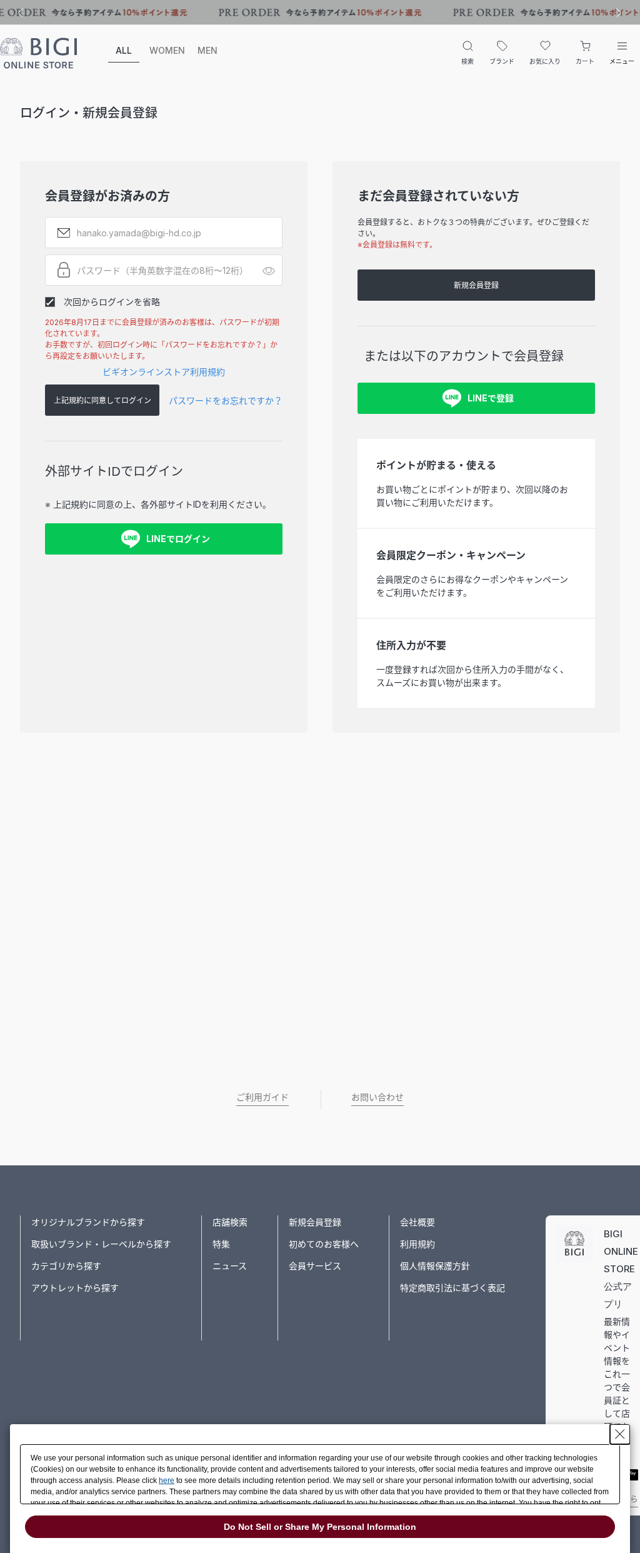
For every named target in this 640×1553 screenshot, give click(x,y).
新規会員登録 (476, 285)
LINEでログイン (178, 538)
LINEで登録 (491, 398)
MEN (208, 50)
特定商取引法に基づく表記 (452, 1287)
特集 (221, 1244)
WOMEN (165, 50)
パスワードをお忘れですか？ (225, 400)
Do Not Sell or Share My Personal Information (320, 1527)
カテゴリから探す (66, 1265)
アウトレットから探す (75, 1287)
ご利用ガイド (262, 1097)
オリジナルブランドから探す (88, 1222)
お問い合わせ (377, 1097)
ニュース (229, 1265)
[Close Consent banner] (620, 1434)
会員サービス (315, 1265)
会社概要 (417, 1222)
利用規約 (417, 1244)
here (166, 1480)
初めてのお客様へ (324, 1244)
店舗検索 (230, 1222)
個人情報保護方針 (435, 1265)
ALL (124, 50)
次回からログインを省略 (112, 301)
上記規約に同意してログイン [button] (102, 400)
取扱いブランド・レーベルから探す (101, 1244)
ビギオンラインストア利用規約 (163, 371)
